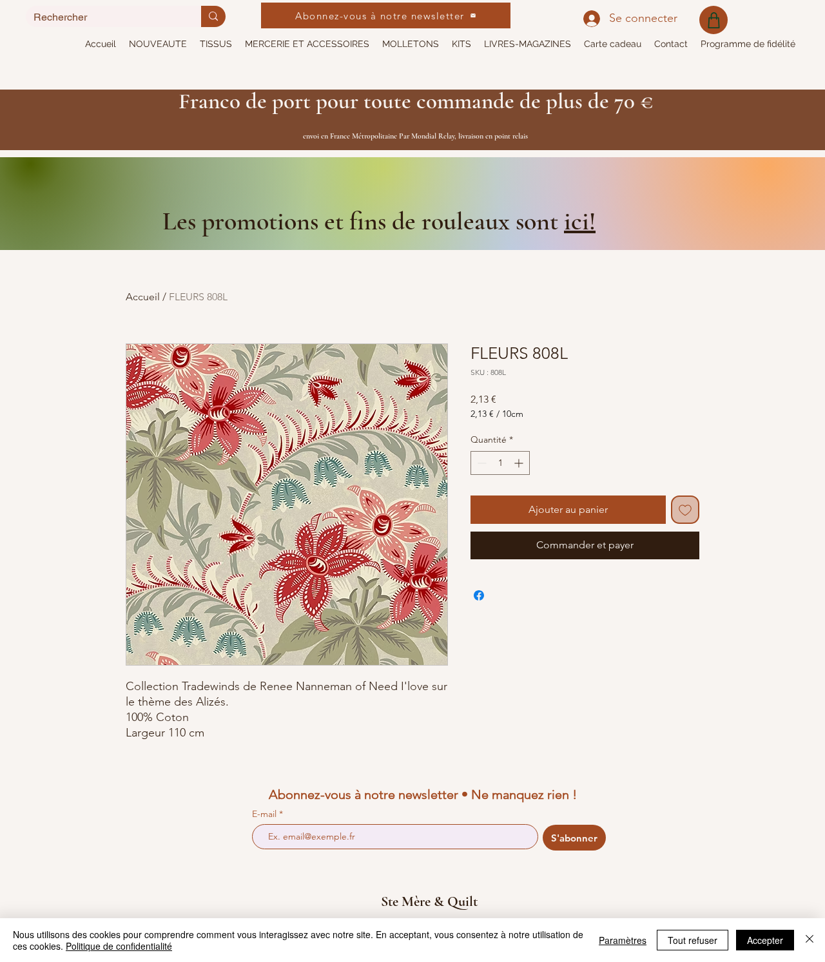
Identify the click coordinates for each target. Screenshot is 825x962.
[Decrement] (480, 463)
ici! (580, 221)
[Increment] (520, 463)
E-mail (265, 813)
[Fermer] (809, 940)
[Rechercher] (213, 16)
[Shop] (713, 20)
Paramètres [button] (622, 940)
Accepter (765, 940)
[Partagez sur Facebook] (479, 595)
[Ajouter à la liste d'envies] (685, 509)
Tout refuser (692, 940)
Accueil (143, 297)
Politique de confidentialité (119, 945)
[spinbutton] (500, 463)
